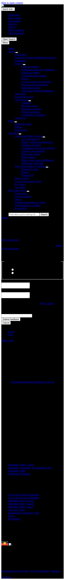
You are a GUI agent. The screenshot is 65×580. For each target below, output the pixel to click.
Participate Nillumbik (19, 473)
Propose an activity (31, 108)
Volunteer (26, 102)
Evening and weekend (33, 151)
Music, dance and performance (37, 160)
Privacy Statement (39, 571)
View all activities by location (30, 166)
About (11, 51)
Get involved (21, 99)
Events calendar (23, 196)
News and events (17, 190)
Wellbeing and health (32, 163)
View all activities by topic (28, 136)
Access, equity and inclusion (36, 81)
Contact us (20, 118)
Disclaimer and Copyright (14, 571)
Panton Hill (21, 130)
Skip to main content (12, 2)
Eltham (18, 127)
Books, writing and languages (37, 142)
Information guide (30, 87)
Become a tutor (29, 105)
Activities (13, 133)
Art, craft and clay (30, 139)
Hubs (11, 121)
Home (4, 217)
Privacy (25, 78)
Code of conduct (30, 66)
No (16, 273)
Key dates (20, 184)
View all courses (10, 239)
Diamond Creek (23, 124)
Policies (19, 63)
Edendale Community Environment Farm (30, 467)
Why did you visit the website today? (20, 280)
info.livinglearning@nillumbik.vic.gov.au (32, 382)
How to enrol (22, 178)
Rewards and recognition (34, 84)
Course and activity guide (28, 181)
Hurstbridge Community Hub (23, 512)
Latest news (21, 193)
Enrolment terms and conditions (38, 69)
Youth (11, 515)
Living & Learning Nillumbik (23, 494)
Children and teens (31, 145)
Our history (21, 54)
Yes (16, 269)
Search (4, 214)
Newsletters (14, 518)
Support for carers (24, 96)
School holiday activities (27, 205)
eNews (18, 199)
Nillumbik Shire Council (21, 464)
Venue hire (20, 93)
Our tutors (20, 187)
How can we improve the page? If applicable (24, 290)
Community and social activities (38, 148)
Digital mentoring (30, 111)
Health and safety (30, 72)
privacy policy (47, 303)
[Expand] (16, 52)
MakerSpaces (28, 157)
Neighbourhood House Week (30, 202)
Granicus (6, 577)
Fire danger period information (37, 90)
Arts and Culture (17, 509)
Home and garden (30, 154)
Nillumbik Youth (17, 470)
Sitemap (55, 571)
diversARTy (21, 208)
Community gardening (33, 114)
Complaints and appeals (33, 75)
